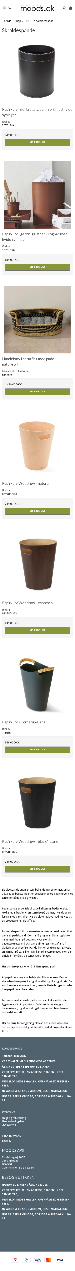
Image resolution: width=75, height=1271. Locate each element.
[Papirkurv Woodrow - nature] (37, 444)
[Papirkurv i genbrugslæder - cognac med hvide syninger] (37, 195)
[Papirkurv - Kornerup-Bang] (37, 683)
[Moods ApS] (37, 8)
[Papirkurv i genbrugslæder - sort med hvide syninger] (37, 70)
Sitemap (6, 1140)
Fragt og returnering (14, 1117)
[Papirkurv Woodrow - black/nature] (37, 802)
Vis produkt (37, 142)
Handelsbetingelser (13, 1121)
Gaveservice (9, 1124)
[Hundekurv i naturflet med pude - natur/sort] (37, 319)
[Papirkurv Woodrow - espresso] (37, 563)
